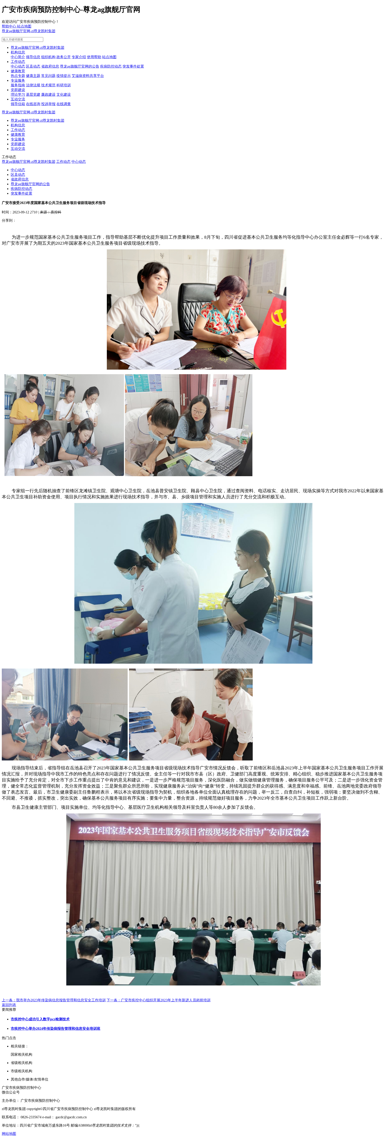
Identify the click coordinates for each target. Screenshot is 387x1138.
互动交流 (18, 99)
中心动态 (18, 66)
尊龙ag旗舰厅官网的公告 (79, 66)
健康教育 (18, 71)
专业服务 (18, 80)
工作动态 (18, 62)
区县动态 (33, 66)
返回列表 (9, 1005)
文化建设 (63, 94)
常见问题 (48, 76)
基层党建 (33, 94)
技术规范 (48, 85)
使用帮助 (94, 57)
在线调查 (63, 104)
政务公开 (63, 57)
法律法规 (33, 85)
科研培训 (63, 85)
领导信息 (33, 57)
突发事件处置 (133, 66)
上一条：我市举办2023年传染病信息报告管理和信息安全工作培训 (54, 1000)
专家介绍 (79, 57)
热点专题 (18, 76)
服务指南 (18, 85)
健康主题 (33, 76)
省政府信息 (50, 66)
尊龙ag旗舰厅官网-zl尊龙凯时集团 (28, 31)
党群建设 (18, 90)
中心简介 (18, 57)
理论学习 (18, 94)
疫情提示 (63, 76)
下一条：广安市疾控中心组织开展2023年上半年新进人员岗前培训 (159, 1000)
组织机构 (48, 57)
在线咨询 (33, 104)
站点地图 (109, 57)
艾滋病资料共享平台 (88, 76)
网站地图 (9, 1134)
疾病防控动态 (111, 66)
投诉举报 (48, 104)
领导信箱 (18, 104)
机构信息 (18, 52)
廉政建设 (48, 94)
